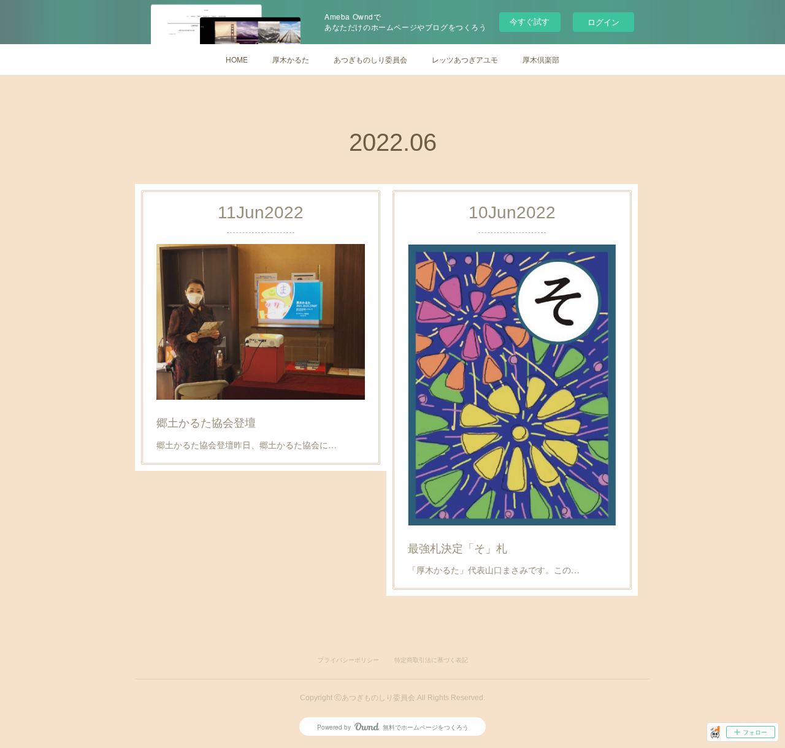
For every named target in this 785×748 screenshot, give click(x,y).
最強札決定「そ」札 (457, 547)
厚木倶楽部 (541, 59)
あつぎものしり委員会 (370, 59)
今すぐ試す (530, 21)
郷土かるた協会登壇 (206, 422)
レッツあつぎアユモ (465, 59)
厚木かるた (290, 59)
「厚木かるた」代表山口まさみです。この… (494, 569)
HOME (237, 59)
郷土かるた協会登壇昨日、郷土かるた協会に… (246, 444)
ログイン (603, 22)
